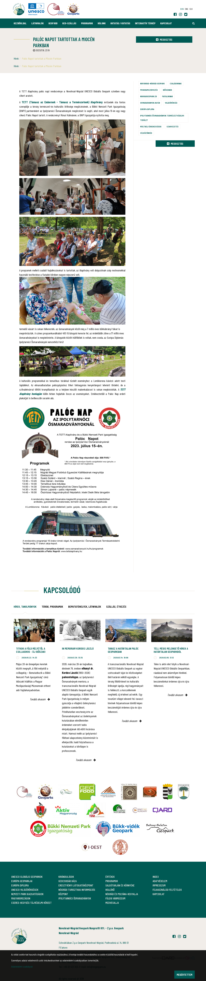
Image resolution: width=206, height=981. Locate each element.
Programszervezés (149, 89)
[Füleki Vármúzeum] (129, 792)
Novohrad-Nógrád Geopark (152, 83)
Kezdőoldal (20, 23)
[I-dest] (92, 847)
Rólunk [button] (102, 23)
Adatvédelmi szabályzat (22, 966)
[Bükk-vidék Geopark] (117, 829)
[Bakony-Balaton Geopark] (160, 829)
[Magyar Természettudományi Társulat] (120, 847)
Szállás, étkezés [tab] (116, 606)
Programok (87, 23)
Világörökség (171, 102)
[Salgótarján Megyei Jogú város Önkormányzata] (168, 792)
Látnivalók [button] (37, 23)
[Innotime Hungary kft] (140, 810)
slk (190, 9)
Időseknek (167, 89)
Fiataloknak (167, 96)
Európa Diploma (147, 109)
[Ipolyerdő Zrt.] (66, 792)
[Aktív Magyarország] (66, 810)
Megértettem (184, 974)
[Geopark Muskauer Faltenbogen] (108, 792)
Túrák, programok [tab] (52, 606)
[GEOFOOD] (87, 792)
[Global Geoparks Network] (24, 792)
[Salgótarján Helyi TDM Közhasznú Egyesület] (95, 810)
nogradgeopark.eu (148, 96)
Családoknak (176, 83)
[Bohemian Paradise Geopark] (150, 792)
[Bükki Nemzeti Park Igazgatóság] (60, 829)
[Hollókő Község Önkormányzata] (40, 810)
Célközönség (146, 133)
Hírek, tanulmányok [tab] (25, 606)
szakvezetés (172, 126)
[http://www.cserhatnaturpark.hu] (119, 810)
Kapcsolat (166, 23)
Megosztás (165, 39)
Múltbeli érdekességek (150, 126)
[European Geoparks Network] (45, 792)
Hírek (16, 58)
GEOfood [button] (52, 23)
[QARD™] (162, 810)
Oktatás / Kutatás (120, 23)
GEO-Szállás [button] (69, 23)
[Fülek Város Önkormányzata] (184, 792)
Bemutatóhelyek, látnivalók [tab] (84, 606)
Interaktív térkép (145, 23)
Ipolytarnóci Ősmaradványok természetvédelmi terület (162, 117)
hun (182, 9)
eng (186, 9)
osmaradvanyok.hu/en (150, 102)
